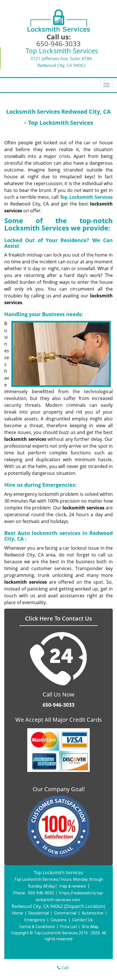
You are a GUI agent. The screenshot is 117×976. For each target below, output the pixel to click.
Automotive (92, 913)
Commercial (65, 913)
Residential (38, 913)
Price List (68, 926)
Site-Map (90, 926)
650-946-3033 (58, 43)
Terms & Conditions (37, 926)
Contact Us (82, 920)
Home (17, 913)
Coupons (59, 920)
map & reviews (73, 886)
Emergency (34, 920)
